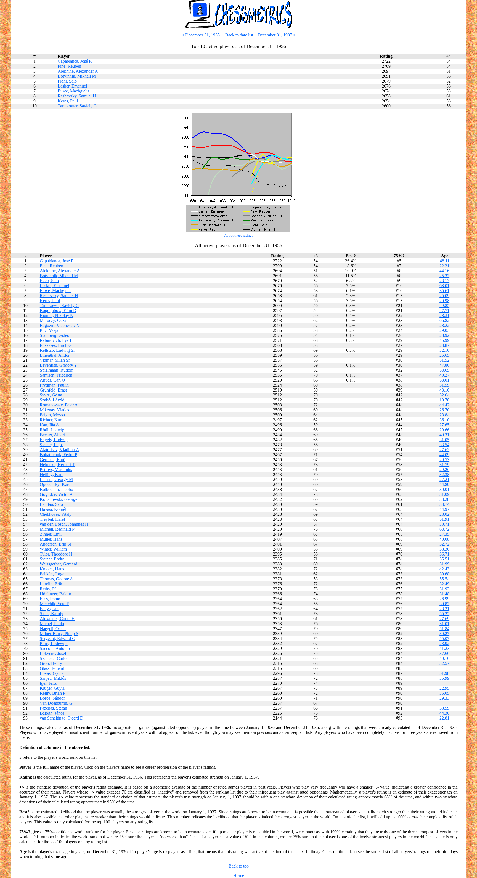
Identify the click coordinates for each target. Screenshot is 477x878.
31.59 (444, 385)
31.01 (444, 623)
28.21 (444, 608)
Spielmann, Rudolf (56, 370)
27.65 (444, 424)
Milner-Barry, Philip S (59, 633)
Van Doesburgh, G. (57, 703)
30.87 (444, 603)
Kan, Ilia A (49, 424)
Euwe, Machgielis (73, 91)
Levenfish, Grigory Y (58, 365)
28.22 (444, 325)
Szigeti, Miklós (53, 678)
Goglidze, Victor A (56, 494)
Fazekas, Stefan (53, 708)
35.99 (444, 678)
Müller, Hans (51, 539)
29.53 (444, 459)
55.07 (444, 638)
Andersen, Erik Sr (55, 544)
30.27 (444, 633)
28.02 (444, 514)
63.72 (444, 529)
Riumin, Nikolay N (56, 315)
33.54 (444, 444)
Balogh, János (52, 713)
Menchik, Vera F (54, 603)
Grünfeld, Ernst (53, 390)
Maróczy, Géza (53, 320)
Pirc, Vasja (49, 330)
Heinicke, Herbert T (57, 464)
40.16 (444, 658)
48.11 (444, 260)
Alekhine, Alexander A (78, 71)
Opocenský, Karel (55, 484)
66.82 (444, 320)
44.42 (444, 405)
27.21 (444, 479)
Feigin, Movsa (52, 414)
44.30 (444, 713)
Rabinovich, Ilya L (56, 340)
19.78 (444, 400)
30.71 (444, 524)
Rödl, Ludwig (52, 429)
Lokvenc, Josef (53, 653)
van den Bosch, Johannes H (64, 524)
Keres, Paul (68, 101)
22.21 (444, 265)
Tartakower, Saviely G (77, 106)
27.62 (444, 449)
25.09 (444, 295)
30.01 (444, 489)
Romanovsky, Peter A (59, 405)
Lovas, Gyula (51, 673)
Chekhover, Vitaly (55, 514)
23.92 (444, 643)
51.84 (444, 628)
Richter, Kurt (51, 419)
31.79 (444, 464)
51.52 (444, 360)
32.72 (444, 544)
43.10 (444, 390)
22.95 (444, 688)
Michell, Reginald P (57, 529)
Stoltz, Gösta (51, 395)
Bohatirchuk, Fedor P (58, 454)
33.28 (444, 499)
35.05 (444, 693)
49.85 (444, 305)
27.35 (444, 534)
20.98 (444, 300)
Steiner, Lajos (51, 444)
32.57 (444, 663)
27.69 (444, 618)
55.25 (444, 613)
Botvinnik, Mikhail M (77, 76)
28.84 (444, 414)
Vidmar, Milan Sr (55, 360)
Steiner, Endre (52, 559)
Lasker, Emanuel (72, 86)
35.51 (444, 559)
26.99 (444, 598)
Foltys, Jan (49, 608)
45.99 (444, 340)
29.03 (444, 330)
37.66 (444, 653)
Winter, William (53, 549)
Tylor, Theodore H (56, 554)
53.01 (444, 380)
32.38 (444, 474)
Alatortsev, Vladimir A (59, 449)
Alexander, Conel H (57, 618)
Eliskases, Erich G (56, 345)
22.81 (444, 718)
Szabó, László (52, 400)
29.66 (444, 429)
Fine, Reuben (69, 66)
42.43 (444, 569)
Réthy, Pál (49, 588)
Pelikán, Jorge (52, 574)
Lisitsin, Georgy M (56, 479)
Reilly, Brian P (52, 693)
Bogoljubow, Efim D (58, 310)
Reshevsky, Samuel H (77, 96)
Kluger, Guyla (52, 688)
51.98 (444, 673)
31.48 (444, 593)
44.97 (444, 509)
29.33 (444, 698)
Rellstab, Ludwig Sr (57, 350)
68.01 (444, 285)
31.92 (444, 588)
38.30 (444, 549)
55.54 (444, 578)
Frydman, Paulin (54, 385)
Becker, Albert (52, 434)
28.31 (444, 315)
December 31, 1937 (275, 35)
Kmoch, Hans (52, 569)
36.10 (444, 419)
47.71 (444, 310)
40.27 (444, 375)
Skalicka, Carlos (54, 658)
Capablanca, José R (75, 61)
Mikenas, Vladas (54, 410)
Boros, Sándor (52, 698)
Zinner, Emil (51, 534)
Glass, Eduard (52, 668)
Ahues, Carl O (52, 380)
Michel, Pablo (52, 623)
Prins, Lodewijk (54, 643)
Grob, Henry (51, 663)
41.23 (444, 648)
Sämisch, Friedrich (56, 375)
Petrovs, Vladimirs (56, 469)
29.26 (444, 469)
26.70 (444, 410)
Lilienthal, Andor (55, 355)
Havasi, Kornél (53, 509)
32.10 (444, 350)
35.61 (444, 290)
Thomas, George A (56, 578)
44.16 (444, 270)
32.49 (444, 583)
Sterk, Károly (51, 613)
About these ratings (238, 235)
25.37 (444, 275)
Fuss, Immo (50, 598)
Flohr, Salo (67, 81)
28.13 (444, 280)
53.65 (444, 370)
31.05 (444, 439)
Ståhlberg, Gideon (55, 335)
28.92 (444, 335)
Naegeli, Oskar (53, 628)
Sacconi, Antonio (55, 648)
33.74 (444, 504)
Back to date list (239, 35)
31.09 (444, 494)
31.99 (444, 564)
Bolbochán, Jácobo (56, 489)
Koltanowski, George (58, 499)
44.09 (444, 454)
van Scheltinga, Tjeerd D (61, 718)
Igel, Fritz (48, 683)
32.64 (444, 395)
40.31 (444, 434)
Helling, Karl (51, 474)
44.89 (444, 484)
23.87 (444, 345)
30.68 (444, 574)
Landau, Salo (51, 504)
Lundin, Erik (51, 583)
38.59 (444, 708)
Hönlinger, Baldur (55, 593)
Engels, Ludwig (54, 439)
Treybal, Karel (52, 519)
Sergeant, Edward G (57, 638)
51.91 (444, 519)
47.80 (444, 365)
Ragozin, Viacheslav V (60, 325)
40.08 (444, 539)
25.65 (444, 355)
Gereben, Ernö (52, 459)
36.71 (444, 554)
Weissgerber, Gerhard (58, 564)
